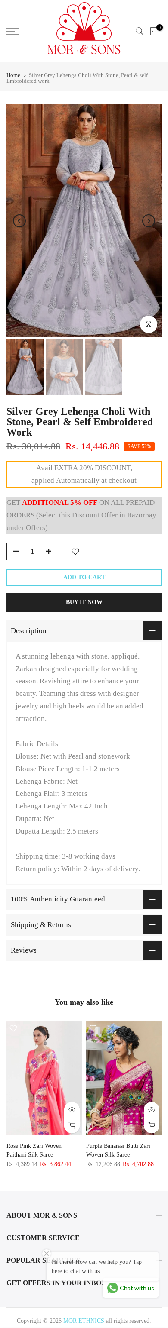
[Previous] (19, 220)
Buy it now (84, 602)
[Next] (148, 220)
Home (13, 75)
